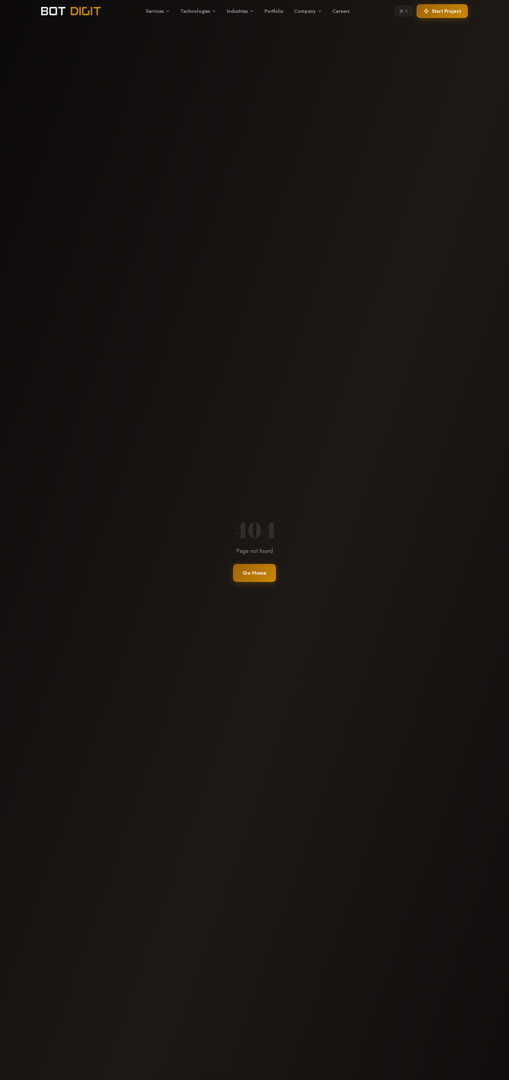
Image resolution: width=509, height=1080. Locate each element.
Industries (237, 11)
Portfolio (274, 11)
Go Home (254, 573)
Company (305, 11)
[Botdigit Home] (71, 11)
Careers (341, 11)
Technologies (195, 11)
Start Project (446, 11)
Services (155, 11)
